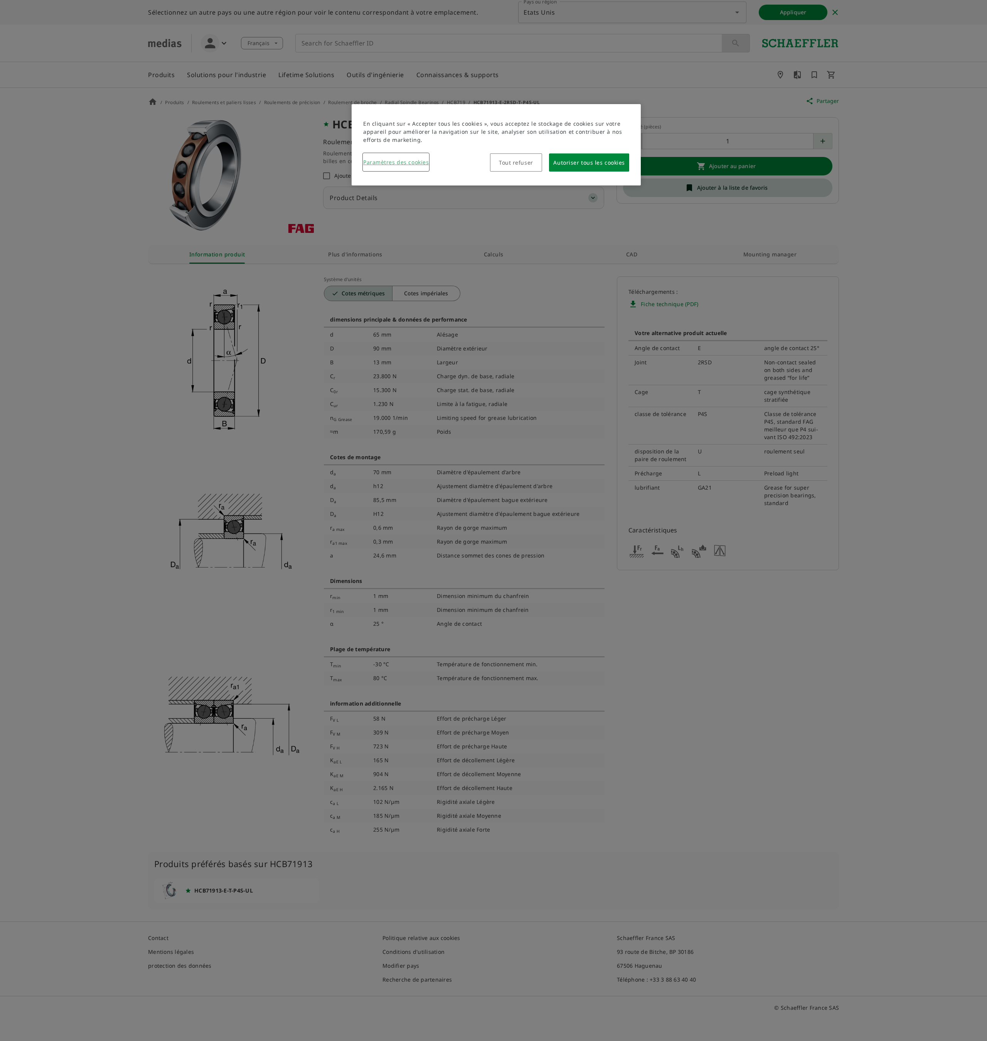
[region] (496, 144)
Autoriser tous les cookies (589, 162)
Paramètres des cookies (396, 162)
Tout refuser (516, 162)
